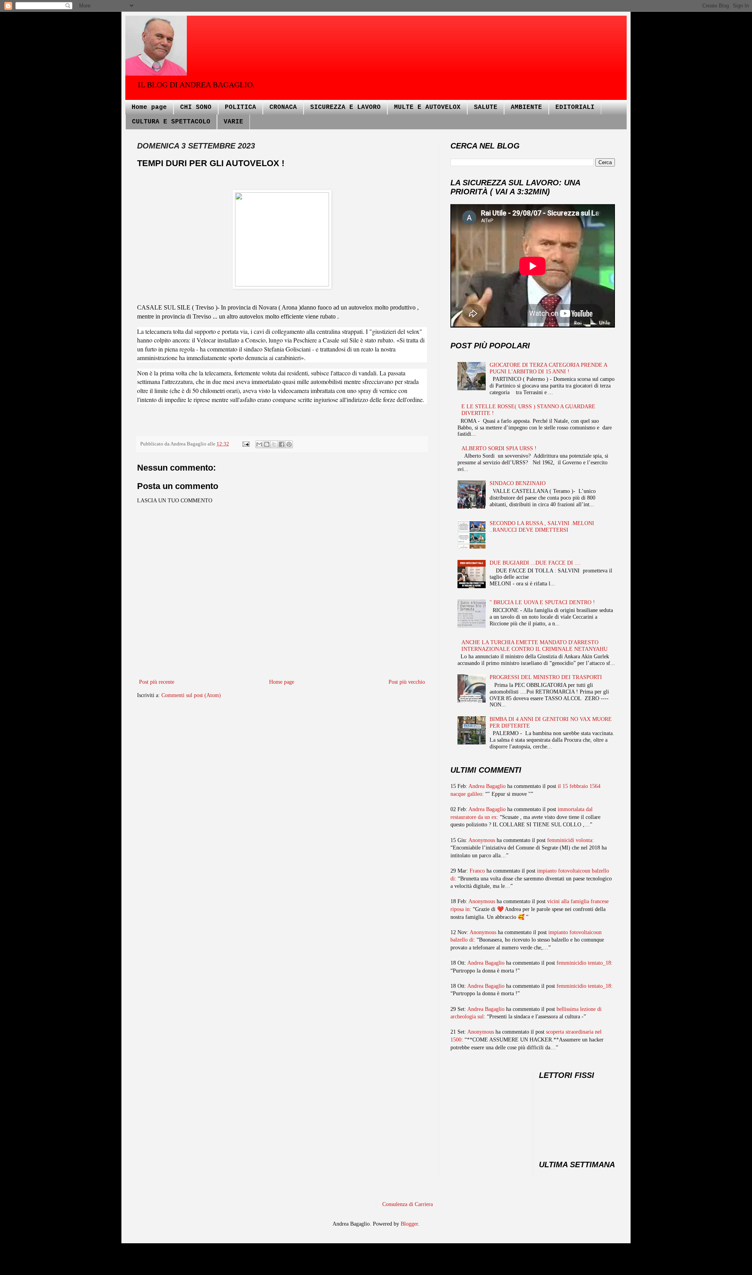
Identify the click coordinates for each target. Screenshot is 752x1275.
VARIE (233, 121)
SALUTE (485, 107)
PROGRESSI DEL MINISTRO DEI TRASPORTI (546, 677)
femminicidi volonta (569, 840)
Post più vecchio (407, 682)
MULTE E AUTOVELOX (427, 107)
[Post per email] (245, 444)
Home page (149, 107)
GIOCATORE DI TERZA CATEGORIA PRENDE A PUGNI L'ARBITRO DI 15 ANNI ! (548, 368)
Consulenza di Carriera (407, 1204)
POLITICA (240, 107)
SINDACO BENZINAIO (518, 483)
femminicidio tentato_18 (584, 963)
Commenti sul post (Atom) (191, 695)
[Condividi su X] (274, 444)
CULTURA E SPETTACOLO (171, 121)
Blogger (409, 1224)
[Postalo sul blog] (267, 444)
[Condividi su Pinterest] (289, 444)
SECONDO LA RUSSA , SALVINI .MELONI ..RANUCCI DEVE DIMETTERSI (542, 526)
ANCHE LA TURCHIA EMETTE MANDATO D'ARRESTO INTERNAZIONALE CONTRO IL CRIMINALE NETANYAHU (534, 645)
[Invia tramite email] (259, 444)
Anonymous (481, 840)
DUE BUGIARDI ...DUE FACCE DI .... (535, 563)
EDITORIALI (575, 107)
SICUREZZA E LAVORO (345, 107)
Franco (477, 871)
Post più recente (156, 682)
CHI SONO (196, 107)
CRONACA (283, 107)
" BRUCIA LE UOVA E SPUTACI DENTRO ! (542, 602)
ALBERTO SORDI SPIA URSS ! (499, 448)
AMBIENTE (526, 107)
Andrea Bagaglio (487, 786)
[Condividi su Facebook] (282, 444)
